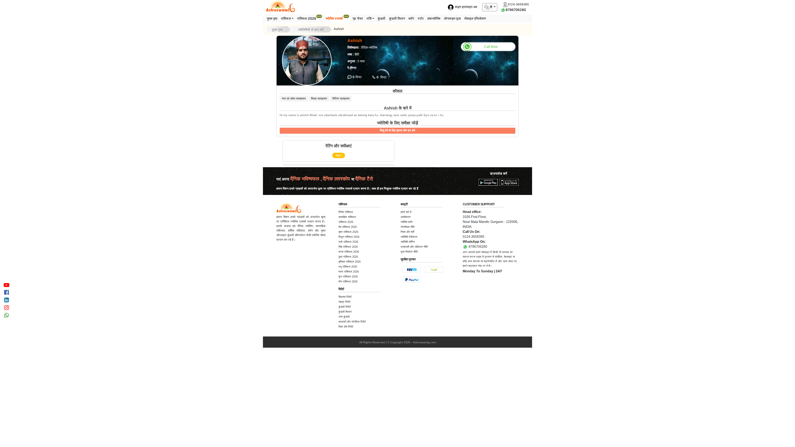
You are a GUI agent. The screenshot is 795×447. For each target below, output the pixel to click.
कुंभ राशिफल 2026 (348, 276)
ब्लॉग (411, 18)
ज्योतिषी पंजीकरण (409, 236)
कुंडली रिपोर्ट (344, 306)
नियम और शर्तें (407, 231)
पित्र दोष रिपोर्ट (345, 326)
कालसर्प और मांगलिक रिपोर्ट (352, 321)
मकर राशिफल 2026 (348, 271)
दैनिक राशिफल (345, 212)
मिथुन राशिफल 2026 (348, 236)
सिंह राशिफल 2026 (348, 246)
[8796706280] (503, 10)
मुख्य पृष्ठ (272, 18)
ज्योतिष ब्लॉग (407, 221)
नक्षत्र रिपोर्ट (344, 301)
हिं (491, 7)
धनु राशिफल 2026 (347, 266)
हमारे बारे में (406, 212)
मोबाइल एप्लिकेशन (475, 18)
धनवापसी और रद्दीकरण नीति (414, 246)
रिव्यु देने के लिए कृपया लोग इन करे (397, 130)
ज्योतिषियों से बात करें (311, 30)
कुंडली (381, 18)
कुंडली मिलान (397, 18)
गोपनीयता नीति (407, 226)
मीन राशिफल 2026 (348, 281)
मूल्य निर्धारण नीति (409, 251)
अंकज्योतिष (434, 18)
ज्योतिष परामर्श (336, 17)
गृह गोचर (358, 18)
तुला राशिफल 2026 (348, 256)
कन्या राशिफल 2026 (348, 251)
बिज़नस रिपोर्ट (345, 296)
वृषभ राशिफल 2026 (348, 231)
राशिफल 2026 (309, 17)
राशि (369, 18)
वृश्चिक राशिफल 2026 (349, 261)
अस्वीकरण (406, 217)
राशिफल (286, 18)
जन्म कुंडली (344, 316)
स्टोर (421, 18)
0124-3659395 (473, 236)
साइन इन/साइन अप (465, 7)
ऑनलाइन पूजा (452, 18)
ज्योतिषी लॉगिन (408, 241)
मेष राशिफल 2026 (347, 226)
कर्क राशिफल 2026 (348, 241)
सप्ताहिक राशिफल (347, 217)
